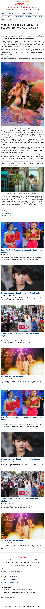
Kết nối (40, 16)
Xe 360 (34, 16)
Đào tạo (11, 13)
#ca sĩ (5, 212)
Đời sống (18, 13)
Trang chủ (4, 13)
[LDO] (22, 235)
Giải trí (30, 13)
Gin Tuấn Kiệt (28, 35)
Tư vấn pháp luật (11, 19)
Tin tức (24, 13)
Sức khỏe (28, 16)
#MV (5, 210)
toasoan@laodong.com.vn (11, 582)
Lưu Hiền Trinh (5, 259)
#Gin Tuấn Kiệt (7, 213)
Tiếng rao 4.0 (11, 341)
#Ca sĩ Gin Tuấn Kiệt (9, 215)
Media (3, 19)
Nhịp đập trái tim (19, 16)
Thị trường (36, 13)
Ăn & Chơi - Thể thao (7, 16)
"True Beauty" (24, 298)
